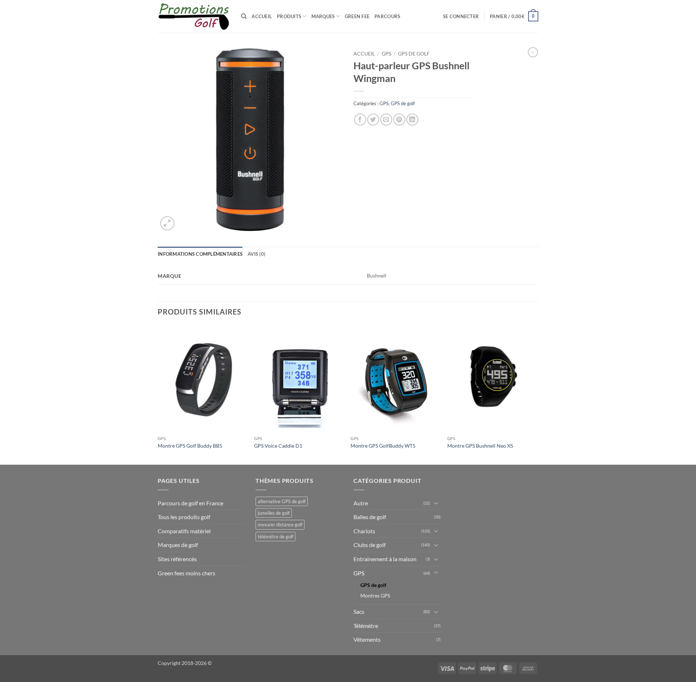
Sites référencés (177, 558)
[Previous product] (533, 52)
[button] (461, 16)
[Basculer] (436, 502)
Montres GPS (375, 595)
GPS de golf (414, 54)
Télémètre (365, 625)
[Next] (536, 394)
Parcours (387, 16)
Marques (323, 16)
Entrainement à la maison (385, 558)
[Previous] (158, 394)
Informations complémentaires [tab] (200, 254)
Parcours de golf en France (190, 503)
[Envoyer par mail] (386, 120)
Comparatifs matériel (184, 530)
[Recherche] (243, 16)
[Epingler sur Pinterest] (399, 120)
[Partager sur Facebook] (360, 120)
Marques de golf (178, 544)
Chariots (364, 530)
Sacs (358, 611)
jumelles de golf (274, 513)
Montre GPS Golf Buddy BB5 (190, 446)
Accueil (262, 16)
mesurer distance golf (280, 524)
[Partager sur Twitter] (373, 120)
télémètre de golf (275, 536)
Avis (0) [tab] (256, 254)
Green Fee (357, 16)
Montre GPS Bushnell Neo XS (480, 446)
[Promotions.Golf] (194, 16)
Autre (360, 503)
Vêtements (367, 639)
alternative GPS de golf (282, 501)
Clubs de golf (369, 544)
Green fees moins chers (186, 573)
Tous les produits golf (184, 516)
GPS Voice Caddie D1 (278, 446)
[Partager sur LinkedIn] (412, 120)
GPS (386, 54)
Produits (289, 16)
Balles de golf (369, 516)
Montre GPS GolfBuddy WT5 (383, 446)
